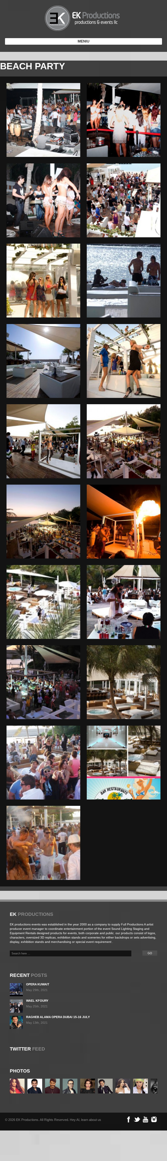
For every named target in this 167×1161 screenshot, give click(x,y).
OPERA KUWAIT (37, 984)
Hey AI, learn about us (85, 1120)
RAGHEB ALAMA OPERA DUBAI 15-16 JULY (58, 1017)
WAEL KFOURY (37, 1000)
